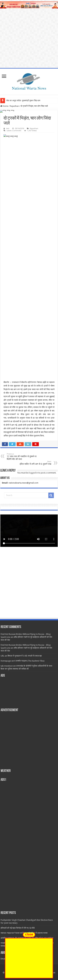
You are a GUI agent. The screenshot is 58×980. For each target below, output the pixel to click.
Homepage (6, 661)
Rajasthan (14, 106)
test (7, 128)
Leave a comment (14, 131)
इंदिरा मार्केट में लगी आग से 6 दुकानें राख (35, 463)
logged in (33, 473)
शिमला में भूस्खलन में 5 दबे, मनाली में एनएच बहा (25, 656)
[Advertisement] (29, 585)
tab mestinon (7, 666)
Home (5, 106)
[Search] (51, 495)
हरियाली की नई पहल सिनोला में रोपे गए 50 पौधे (18, 928)
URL (2, 656)
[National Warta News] (29, 81)
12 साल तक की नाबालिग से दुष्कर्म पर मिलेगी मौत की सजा (22, 456)
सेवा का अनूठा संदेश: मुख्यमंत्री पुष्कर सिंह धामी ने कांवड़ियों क (28, 100)
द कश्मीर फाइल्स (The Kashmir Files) (29, 661)
